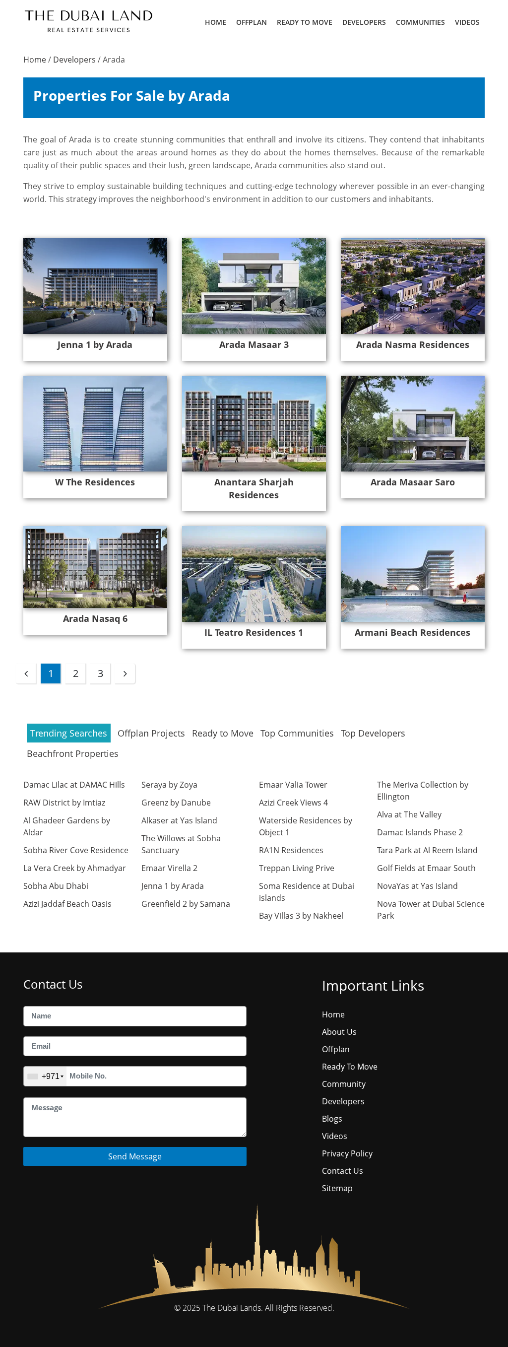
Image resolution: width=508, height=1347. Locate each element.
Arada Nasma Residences (412, 344)
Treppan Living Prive (296, 868)
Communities (420, 22)
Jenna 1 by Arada (95, 344)
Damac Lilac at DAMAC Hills (74, 784)
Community (344, 1083)
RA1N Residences (291, 850)
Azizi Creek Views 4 (293, 802)
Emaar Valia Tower (293, 784)
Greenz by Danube (176, 802)
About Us (339, 1031)
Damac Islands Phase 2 (420, 832)
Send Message (135, 1156)
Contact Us (342, 1170)
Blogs (332, 1118)
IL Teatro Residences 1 (253, 632)
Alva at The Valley (409, 814)
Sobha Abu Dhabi (55, 885)
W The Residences (95, 482)
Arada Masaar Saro (413, 482)
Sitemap (337, 1188)
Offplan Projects (151, 733)
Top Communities (297, 733)
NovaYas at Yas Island (417, 885)
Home (215, 22)
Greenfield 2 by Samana (185, 903)
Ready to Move (223, 733)
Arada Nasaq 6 (95, 618)
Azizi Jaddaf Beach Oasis (67, 903)
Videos (467, 22)
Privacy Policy (347, 1153)
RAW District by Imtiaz (64, 802)
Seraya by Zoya (169, 784)
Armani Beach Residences (412, 632)
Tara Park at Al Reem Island (427, 850)
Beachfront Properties (73, 753)
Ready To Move (304, 22)
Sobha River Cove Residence (75, 850)
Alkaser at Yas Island (179, 820)
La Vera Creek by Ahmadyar (74, 868)
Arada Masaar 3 (254, 344)
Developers (364, 22)
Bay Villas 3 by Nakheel (301, 915)
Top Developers (373, 733)
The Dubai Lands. (232, 1307)
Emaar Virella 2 (169, 868)
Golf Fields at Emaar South (426, 868)
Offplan (251, 22)
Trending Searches (68, 733)
